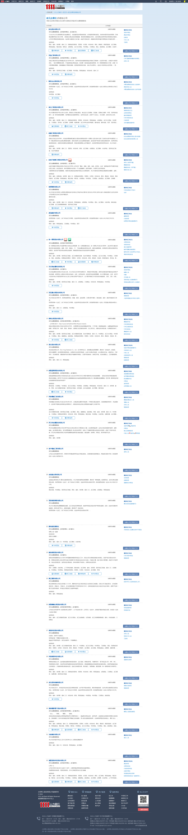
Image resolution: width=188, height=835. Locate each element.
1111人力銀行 (55, 7)
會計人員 (126, 737)
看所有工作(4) (128, 160)
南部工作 (21, 1)
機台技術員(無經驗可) (130, 503)
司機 (125, 274)
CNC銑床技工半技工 (129, 190)
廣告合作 (98, 798)
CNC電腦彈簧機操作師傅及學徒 (133, 58)
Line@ (123, 805)
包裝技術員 (127, 244)
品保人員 (126, 61)
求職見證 (70, 808)
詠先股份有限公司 (54, 29)
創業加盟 (111, 808)
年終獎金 (69, 50)
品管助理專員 (128, 113)
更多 (72, 1)
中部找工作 (124, 796)
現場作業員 (127, 270)
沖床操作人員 (128, 350)
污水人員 (126, 40)
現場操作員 (127, 610)
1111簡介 (70, 798)
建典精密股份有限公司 (56, 552)
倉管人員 (126, 452)
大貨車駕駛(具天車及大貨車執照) (133, 298)
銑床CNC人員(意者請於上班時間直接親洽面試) (137, 581)
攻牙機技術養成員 (129, 376)
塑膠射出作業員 (128, 482)
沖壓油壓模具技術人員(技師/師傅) (133, 84)
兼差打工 (32, 1)
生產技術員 (127, 242)
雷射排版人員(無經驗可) (130, 279)
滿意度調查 (144, 809)
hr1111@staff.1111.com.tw (103, 825)
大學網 (67, 1)
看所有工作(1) (128, 449)
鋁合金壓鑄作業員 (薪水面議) (132, 136)
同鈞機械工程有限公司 (56, 396)
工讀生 (126, 42)
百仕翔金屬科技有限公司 (57, 266)
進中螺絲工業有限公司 (56, 448)
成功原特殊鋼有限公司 (56, 682)
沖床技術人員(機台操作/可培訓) (133, 529)
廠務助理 (126, 216)
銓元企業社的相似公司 (74, 12)
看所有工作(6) (128, 371)
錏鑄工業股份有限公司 (56, 133)
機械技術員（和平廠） (130, 167)
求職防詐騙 (84, 805)
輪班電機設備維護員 (129, 249)
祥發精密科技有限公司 (56, 656)
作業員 (126, 381)
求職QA (83, 803)
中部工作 (14, 1)
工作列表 (124, 808)
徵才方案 (98, 796)
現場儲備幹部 (128, 607)
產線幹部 (126, 763)
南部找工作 (124, 798)
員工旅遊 (96, 50)
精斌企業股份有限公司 (56, 318)
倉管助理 (126, 383)
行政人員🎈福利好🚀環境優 (132, 433)
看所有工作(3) (128, 82)
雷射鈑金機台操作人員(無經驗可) (133, 282)
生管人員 (126, 404)
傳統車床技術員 (128, 254)
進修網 (39, 1)
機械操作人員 (128, 331)
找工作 (65, 12)
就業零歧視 (84, 808)
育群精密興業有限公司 (56, 500)
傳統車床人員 (128, 87)
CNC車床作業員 (128, 555)
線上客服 (98, 803)
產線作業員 (127, 35)
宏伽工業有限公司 (54, 55)
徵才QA (97, 805)
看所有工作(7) (128, 108)
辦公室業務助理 (128, 431)
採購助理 (126, 360)
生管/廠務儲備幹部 (129, 122)
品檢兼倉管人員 (128, 355)
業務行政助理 (128, 685)
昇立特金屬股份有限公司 (57, 422)
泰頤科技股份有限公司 (56, 630)
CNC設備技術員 (128, 326)
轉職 (27, 1)
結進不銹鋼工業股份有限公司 (58, 160)
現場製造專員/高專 (129, 773)
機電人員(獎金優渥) (129, 711)
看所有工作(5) (128, 30)
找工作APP (124, 803)
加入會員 (178, 1)
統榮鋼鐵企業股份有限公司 (57, 604)
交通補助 (83, 50)
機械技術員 (127, 165)
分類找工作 (46, 1)
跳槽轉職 (111, 798)
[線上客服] (185, 1)
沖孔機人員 (127, 277)
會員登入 (171, 1)
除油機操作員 (128, 378)
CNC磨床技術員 (128, 324)
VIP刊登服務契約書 (141, 825)
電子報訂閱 (71, 803)
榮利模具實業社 (54, 526)
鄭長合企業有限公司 (55, 81)
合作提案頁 (71, 800)
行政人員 (126, 352)
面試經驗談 (112, 803)
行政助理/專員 (128, 768)
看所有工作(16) (128, 761)
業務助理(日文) (128, 110)
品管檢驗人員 (128, 386)
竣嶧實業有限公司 (54, 187)
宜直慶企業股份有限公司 (57, 292)
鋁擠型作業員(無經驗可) (130, 221)
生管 (125, 192)
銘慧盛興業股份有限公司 (57, 370)
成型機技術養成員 (129, 373)
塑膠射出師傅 (128, 659)
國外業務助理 (128, 115)
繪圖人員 (126, 272)
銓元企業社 (52, 18)
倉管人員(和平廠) (129, 162)
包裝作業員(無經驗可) (130, 348)
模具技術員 (127, 334)
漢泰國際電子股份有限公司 (57, 708)
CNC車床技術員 (128, 118)
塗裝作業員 (127, 32)
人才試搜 (98, 800)
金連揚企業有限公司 (55, 474)
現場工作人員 (128, 636)
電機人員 (126, 402)
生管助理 (126, 478)
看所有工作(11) (128, 239)
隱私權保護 (71, 805)
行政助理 (126, 120)
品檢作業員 (127, 771)
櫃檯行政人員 (128, 170)
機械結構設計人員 (129, 400)
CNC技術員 (127, 329)
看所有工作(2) (128, 56)
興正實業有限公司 (54, 578)
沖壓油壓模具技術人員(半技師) (132, 89)
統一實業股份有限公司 (56, 239)
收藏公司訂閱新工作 (131, 51)
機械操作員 (127, 321)
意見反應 (84, 800)
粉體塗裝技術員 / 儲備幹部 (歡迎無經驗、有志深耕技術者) (140, 776)
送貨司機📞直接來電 (130, 426)
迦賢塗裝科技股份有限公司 (57, 760)
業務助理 (126, 296)
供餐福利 (56, 50)
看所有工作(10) (128, 267)
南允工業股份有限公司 (56, 107)
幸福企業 (53, 1)
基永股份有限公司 (54, 344)
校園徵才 (60, 1)
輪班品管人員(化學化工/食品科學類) (134, 252)
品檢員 (126, 37)
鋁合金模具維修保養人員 (131, 139)
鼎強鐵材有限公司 (54, 213)
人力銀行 (5, 1)
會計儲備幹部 (128, 247)
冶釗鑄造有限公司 (54, 734)
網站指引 (70, 796)
